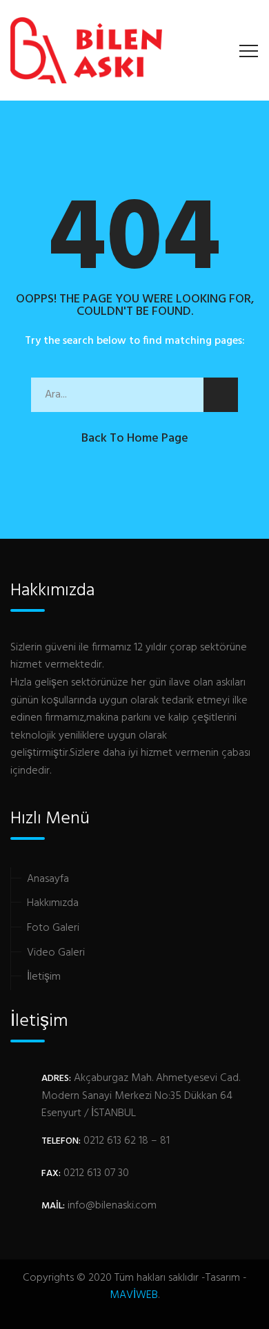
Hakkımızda (53, 903)
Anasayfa (48, 879)
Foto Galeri (53, 928)
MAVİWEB (134, 1295)
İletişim (44, 977)
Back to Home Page (134, 439)
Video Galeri (56, 953)
